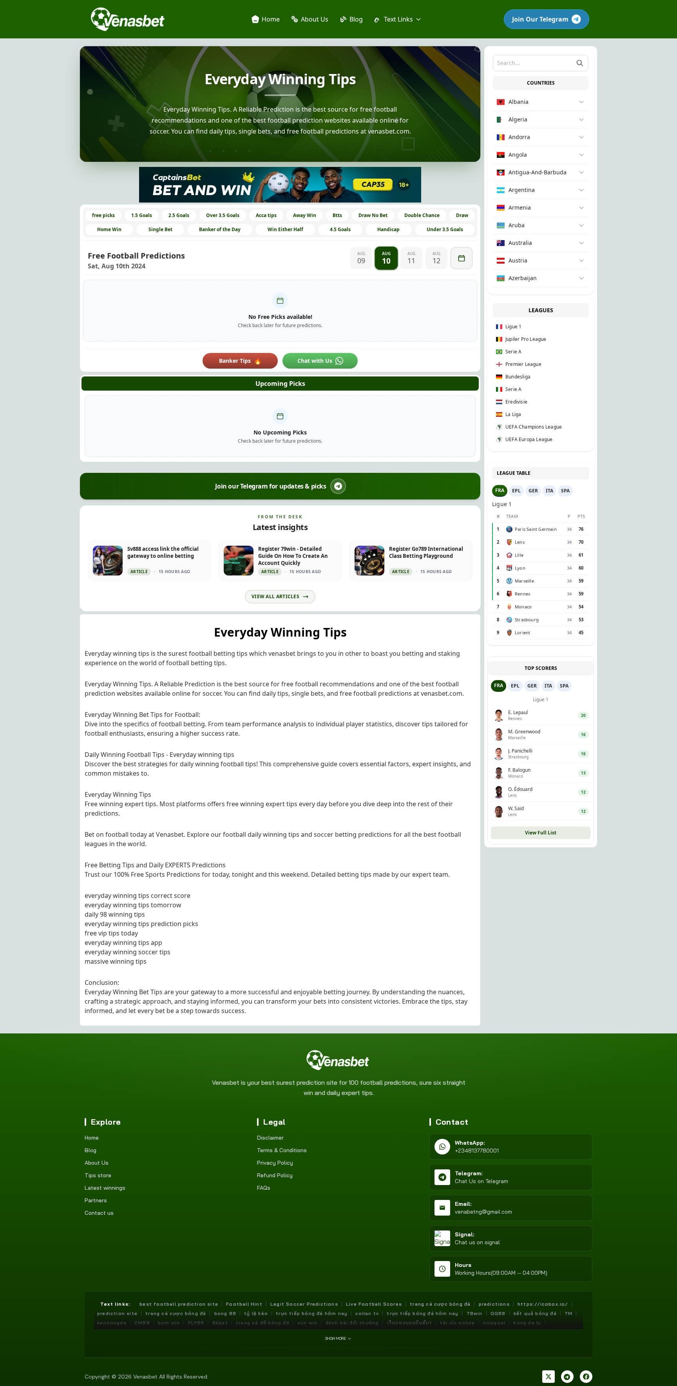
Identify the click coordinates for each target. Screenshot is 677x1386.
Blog (90, 1150)
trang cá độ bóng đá (263, 1323)
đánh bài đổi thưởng (352, 1323)
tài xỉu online (457, 1323)
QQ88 (498, 1313)
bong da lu (527, 1323)
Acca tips (266, 215)
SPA (565, 490)
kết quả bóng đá (535, 1313)
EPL (516, 490)
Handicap (388, 229)
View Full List (540, 832)
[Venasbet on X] (548, 1376)
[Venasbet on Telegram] (567, 1376)
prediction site (117, 1313)
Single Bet (160, 229)
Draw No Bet (372, 215)
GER (533, 490)
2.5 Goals (178, 215)
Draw (462, 215)
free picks (103, 215)
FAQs (263, 1187)
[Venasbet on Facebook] (586, 1376)
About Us (97, 1162)
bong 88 (225, 1313)
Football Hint (244, 1304)
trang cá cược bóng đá (175, 1313)
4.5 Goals (340, 229)
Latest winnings (105, 1187)
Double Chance (422, 215)
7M (568, 1313)
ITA (549, 490)
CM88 (142, 1323)
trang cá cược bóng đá (440, 1304)
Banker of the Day (220, 229)
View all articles (275, 596)
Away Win (304, 215)
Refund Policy (275, 1175)
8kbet (220, 1323)
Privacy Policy (275, 1162)
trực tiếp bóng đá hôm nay (312, 1313)
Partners (96, 1200)
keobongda (112, 1323)
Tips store (98, 1175)
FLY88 (196, 1323)
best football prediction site (178, 1304)
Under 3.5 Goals (445, 229)
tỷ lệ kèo (256, 1313)
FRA (499, 490)
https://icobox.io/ (543, 1304)
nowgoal (494, 1323)
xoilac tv (367, 1313)
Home (92, 1137)
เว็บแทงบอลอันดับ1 (409, 1323)
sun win (307, 1323)
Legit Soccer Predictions (304, 1304)
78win (475, 1313)
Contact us (99, 1212)
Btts (337, 215)
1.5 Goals (141, 215)
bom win (169, 1323)
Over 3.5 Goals (222, 215)
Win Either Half (285, 229)
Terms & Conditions (282, 1150)
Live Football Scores (374, 1304)
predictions (494, 1304)
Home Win (109, 229)
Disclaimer (270, 1137)
